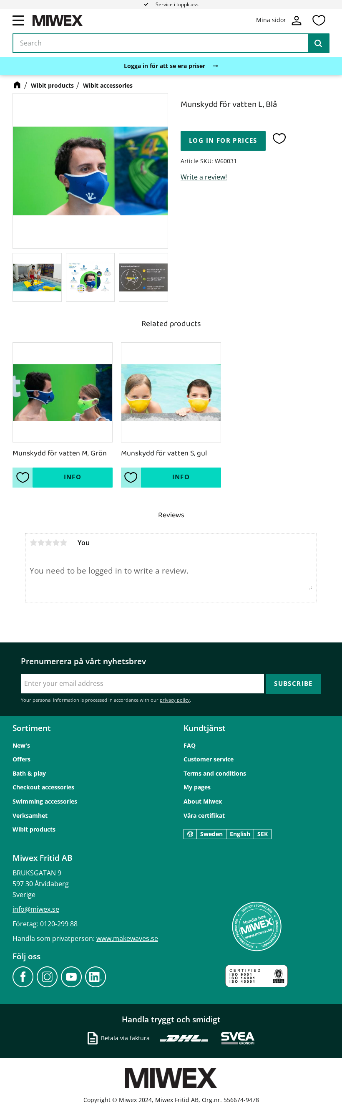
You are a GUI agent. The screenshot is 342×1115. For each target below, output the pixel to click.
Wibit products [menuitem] (34, 829)
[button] (18, 20)
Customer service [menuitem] (209, 759)
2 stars (41, 542)
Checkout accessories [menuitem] (43, 787)
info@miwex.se (36, 909)
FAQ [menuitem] (190, 745)
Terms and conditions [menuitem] (215, 773)
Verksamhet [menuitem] (30, 815)
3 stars (48, 542)
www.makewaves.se (127, 938)
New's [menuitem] (21, 745)
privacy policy (175, 700)
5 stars (63, 542)
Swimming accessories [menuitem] (45, 801)
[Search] (318, 43)
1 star (33, 542)
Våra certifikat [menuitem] (204, 815)
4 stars (56, 542)
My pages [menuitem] (197, 787)
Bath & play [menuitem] (29, 773)
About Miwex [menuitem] (203, 801)
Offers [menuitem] (21, 759)
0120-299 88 (59, 923)
